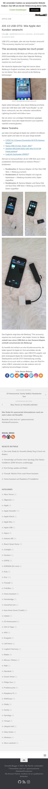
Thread (7, 721)
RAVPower (8, 699)
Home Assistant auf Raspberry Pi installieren (21, 479)
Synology (7, 715)
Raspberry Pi (9, 693)
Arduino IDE (8, 539)
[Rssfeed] (13, 437)
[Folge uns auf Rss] (24, 782)
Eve (5, 577)
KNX (6, 633)
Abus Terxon (9, 494)
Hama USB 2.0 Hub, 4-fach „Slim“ (19, 146)
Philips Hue (8, 682)
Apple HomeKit (10, 511)
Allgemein (8, 500)
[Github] (8, 437)
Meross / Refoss (10, 660)
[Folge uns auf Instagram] (28, 782)
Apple (6, 505)
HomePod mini (10, 605)
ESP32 (6, 561)
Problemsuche (9, 688)
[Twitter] (12, 375)
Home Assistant (10, 594)
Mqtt (6, 666)
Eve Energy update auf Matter (15, 468)
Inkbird (6, 616)
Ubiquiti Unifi (9, 726)
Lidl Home (8, 644)
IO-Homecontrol (10, 621)
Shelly (6, 704)
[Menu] (45, 755)
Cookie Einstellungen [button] (17, 10)
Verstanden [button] (35, 10)
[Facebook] (7, 375)
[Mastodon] (31, 375)
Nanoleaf (7, 671)
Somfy (6, 710)
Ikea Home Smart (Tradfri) (14, 610)
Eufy (6, 572)
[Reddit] (17, 375)
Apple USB (6, 19)
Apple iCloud (9, 516)
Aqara (6, 533)
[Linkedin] (21, 375)
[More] (41, 375)
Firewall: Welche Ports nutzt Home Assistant (21, 474)
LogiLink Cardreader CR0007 (17, 154)
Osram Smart (9, 677)
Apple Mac (8, 522)
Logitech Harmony (11, 649)
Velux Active (8, 732)
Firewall (7, 583)
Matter (6, 655)
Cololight (7, 550)
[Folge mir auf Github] (19, 782)
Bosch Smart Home (11, 544)
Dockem (7, 555)
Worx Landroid (10, 743)
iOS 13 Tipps (9, 627)
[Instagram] (36, 375)
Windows (7, 737)
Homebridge (9, 599)
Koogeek (7, 638)
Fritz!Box (7, 588)
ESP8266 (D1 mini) (11, 566)
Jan (6, 34)
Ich (3, 133)
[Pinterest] (26, 375)
